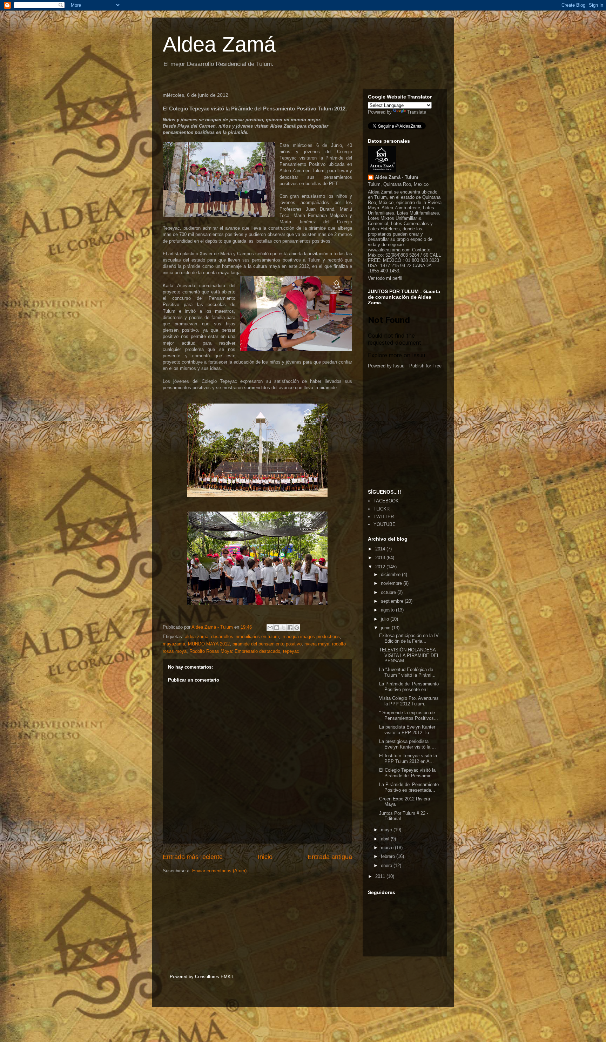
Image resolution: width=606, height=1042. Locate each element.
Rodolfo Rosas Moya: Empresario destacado (234, 651)
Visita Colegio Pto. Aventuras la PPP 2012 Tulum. (409, 701)
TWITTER (383, 516)
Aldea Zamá (219, 44)
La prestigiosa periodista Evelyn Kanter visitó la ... (407, 744)
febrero (388, 856)
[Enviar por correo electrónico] (270, 627)
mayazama (174, 644)
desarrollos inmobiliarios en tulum (245, 636)
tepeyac (291, 651)
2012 (380, 566)
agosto (388, 610)
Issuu (398, 365)
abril (386, 838)
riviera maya (316, 644)
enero (387, 865)
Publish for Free (425, 365)
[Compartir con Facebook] (290, 627)
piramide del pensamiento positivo (267, 644)
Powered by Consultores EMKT (202, 976)
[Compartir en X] (283, 627)
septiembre (393, 601)
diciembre (391, 574)
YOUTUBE (384, 524)
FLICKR (381, 509)
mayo (387, 829)
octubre (389, 592)
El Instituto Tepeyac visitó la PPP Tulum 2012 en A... (408, 758)
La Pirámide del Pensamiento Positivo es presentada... (409, 787)
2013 (380, 557)
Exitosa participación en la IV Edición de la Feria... (409, 638)
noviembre (392, 583)
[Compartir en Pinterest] (296, 627)
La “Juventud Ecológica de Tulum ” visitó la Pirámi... (407, 672)
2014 (380, 549)
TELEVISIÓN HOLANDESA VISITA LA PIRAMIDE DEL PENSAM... (409, 655)
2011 (380, 876)
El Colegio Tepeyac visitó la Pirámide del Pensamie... (407, 772)
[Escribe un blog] (276, 627)
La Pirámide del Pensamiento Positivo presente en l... (409, 686)
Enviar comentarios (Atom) (219, 870)
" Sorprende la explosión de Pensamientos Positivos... (408, 715)
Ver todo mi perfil (385, 278)
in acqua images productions (311, 636)
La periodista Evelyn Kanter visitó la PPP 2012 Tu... (407, 729)
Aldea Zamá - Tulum (396, 177)
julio (385, 619)
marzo (388, 847)
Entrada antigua (330, 856)
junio (386, 627)
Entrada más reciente (193, 856)
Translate (416, 112)
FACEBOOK (386, 500)
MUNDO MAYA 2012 (209, 644)
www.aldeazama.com (389, 249)
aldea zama (196, 636)
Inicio (265, 856)
